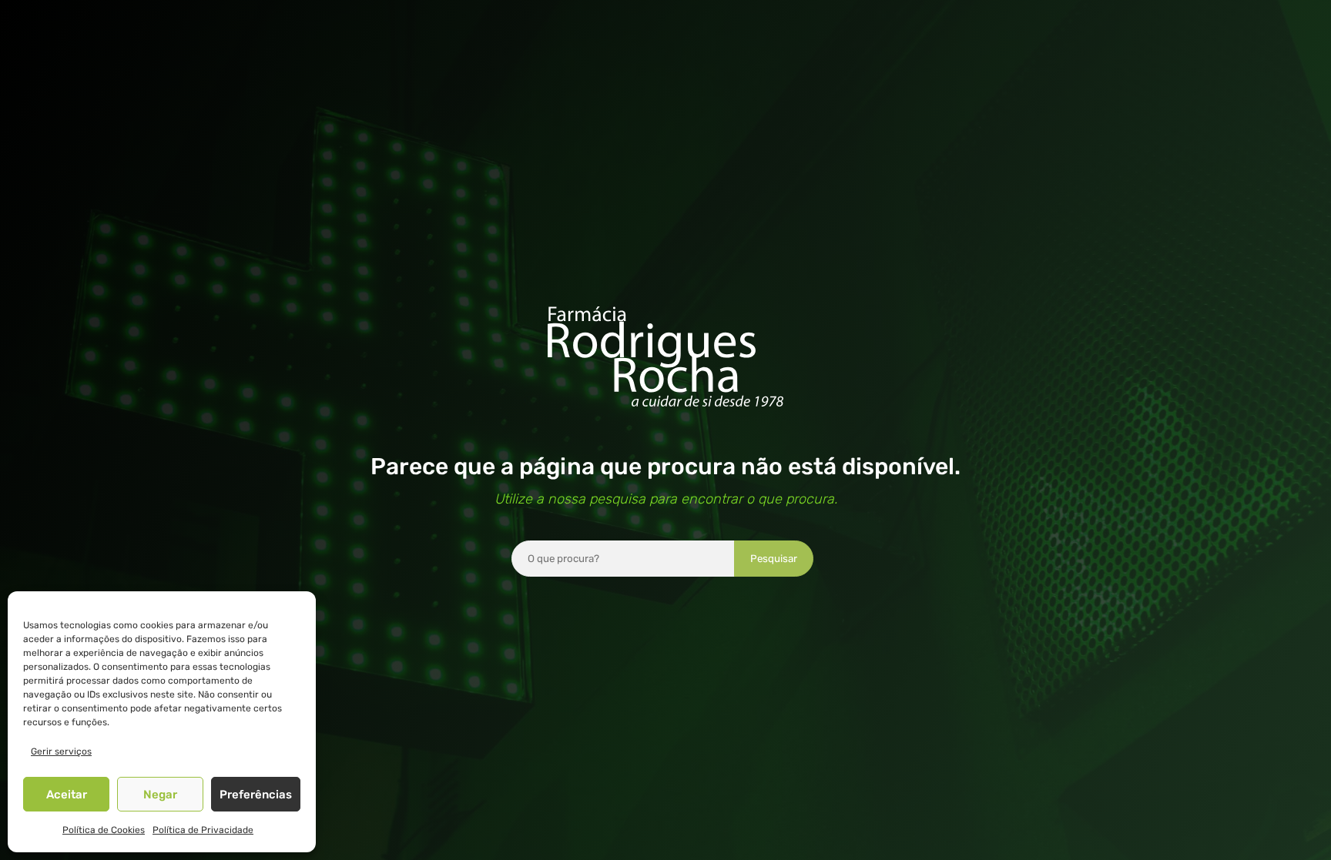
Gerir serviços (61, 751)
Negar (160, 794)
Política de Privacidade (203, 830)
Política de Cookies (103, 830)
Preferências (256, 794)
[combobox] (623, 558)
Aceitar (66, 794)
